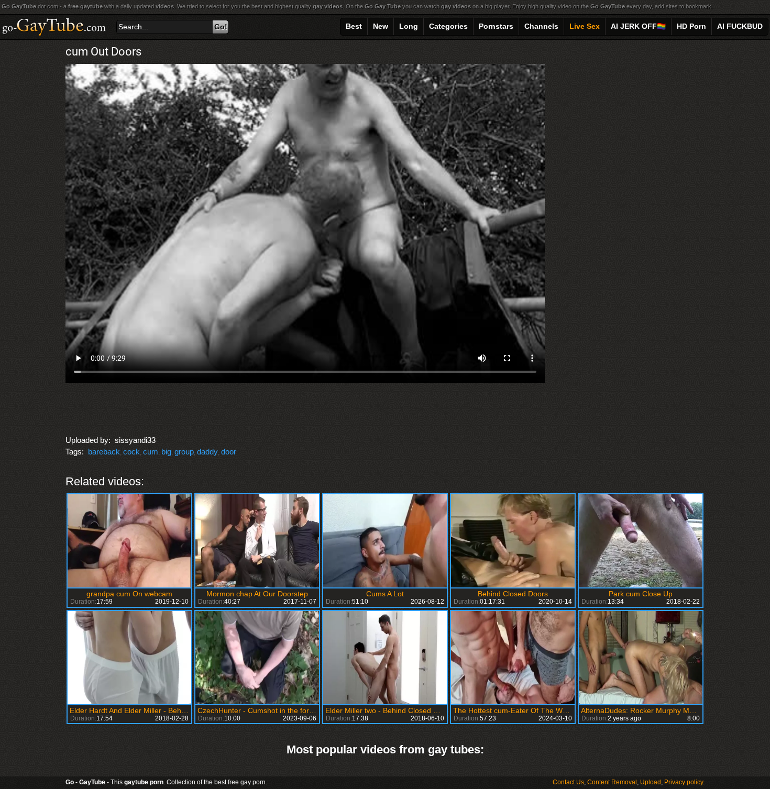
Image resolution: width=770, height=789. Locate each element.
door (228, 451)
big (166, 451)
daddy (207, 451)
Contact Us (568, 782)
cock (131, 451)
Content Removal (612, 782)
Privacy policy (683, 782)
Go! (220, 27)
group (184, 451)
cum (150, 451)
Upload (650, 782)
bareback (104, 451)
